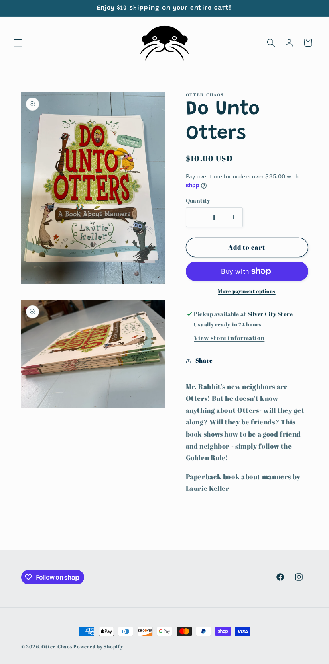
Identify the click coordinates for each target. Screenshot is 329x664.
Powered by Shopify (98, 647)
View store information (229, 338)
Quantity (198, 200)
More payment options (247, 291)
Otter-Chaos (56, 647)
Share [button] (204, 360)
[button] (17, 42)
